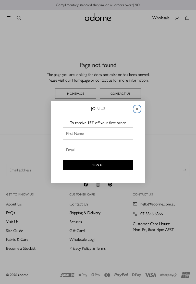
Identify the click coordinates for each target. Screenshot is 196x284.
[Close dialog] (137, 109)
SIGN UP (98, 165)
